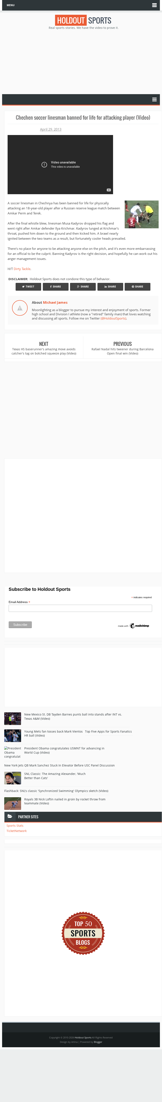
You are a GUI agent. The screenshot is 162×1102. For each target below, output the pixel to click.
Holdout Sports (83, 1037)
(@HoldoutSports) (113, 318)
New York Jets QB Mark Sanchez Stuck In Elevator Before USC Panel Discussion (59, 765)
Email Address (19, 602)
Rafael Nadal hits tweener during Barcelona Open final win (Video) (123, 351)
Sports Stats (15, 826)
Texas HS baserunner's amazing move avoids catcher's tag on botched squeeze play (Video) (44, 351)
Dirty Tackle (22, 269)
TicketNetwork (17, 831)
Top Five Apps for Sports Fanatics (108, 731)
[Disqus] (83, 515)
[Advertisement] (83, 61)
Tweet (30, 286)
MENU (11, 5)
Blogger (98, 1041)
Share (57, 286)
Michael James (55, 302)
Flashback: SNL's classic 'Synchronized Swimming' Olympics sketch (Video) (56, 791)
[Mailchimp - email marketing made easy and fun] (133, 625)
